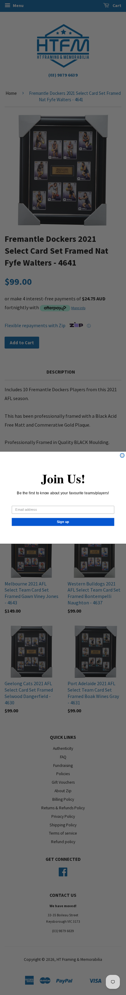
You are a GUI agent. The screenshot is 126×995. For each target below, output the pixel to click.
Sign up (63, 522)
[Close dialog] (122, 455)
